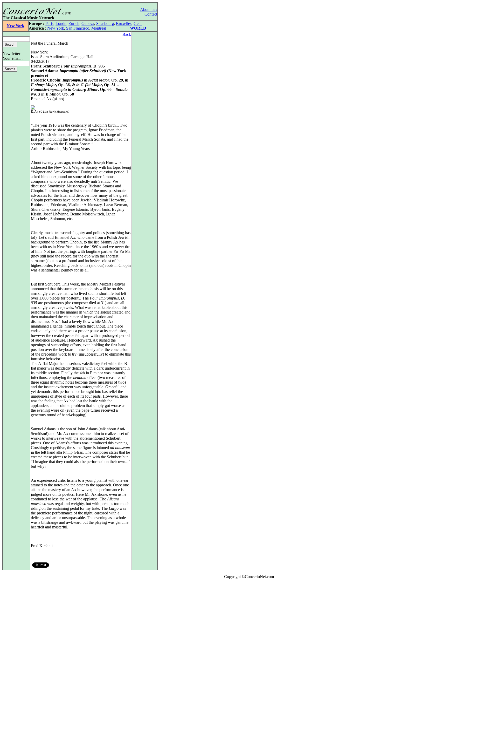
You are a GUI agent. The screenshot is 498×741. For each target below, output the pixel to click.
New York (15, 26)
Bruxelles (124, 23)
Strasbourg (105, 23)
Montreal (98, 28)
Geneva (87, 23)
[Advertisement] (17, 661)
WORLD (138, 28)
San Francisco (77, 28)
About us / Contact (148, 11)
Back (126, 34)
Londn (61, 23)
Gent (138, 23)
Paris (49, 23)
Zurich (73, 23)
